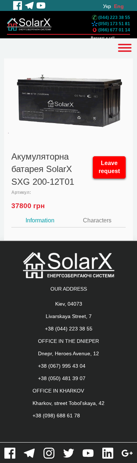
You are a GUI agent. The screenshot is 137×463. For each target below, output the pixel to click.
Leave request (109, 167)
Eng (119, 6)
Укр (107, 6)
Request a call (103, 37)
